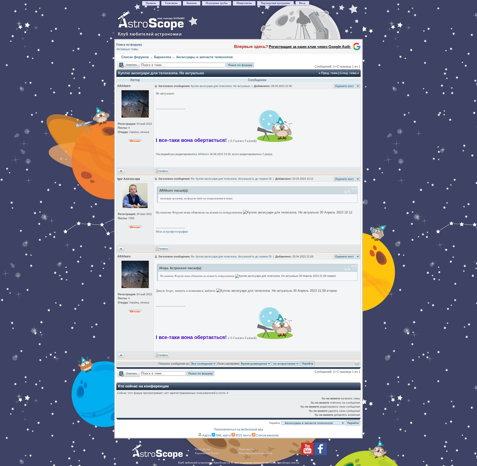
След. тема (348, 73)
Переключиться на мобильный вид (238, 429)
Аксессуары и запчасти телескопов (204, 57)
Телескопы (171, 3)
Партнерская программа (275, 3)
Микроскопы (244, 3)
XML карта (223, 435)
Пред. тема (329, 73)
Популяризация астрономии (255, 453)
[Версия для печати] (357, 364)
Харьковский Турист (207, 453)
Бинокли (192, 3)
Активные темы (127, 49)
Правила (151, 3)
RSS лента (243, 435)
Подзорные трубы (216, 3)
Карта (206, 435)
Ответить (123, 63)
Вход (302, 3)
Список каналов (266, 435)
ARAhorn (203, 154)
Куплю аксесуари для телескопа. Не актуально (161, 73)
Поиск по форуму (129, 44)
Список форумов (135, 57)
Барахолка (162, 57)
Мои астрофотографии (172, 231)
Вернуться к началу (121, 171)
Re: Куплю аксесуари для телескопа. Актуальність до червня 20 (231, 178)
